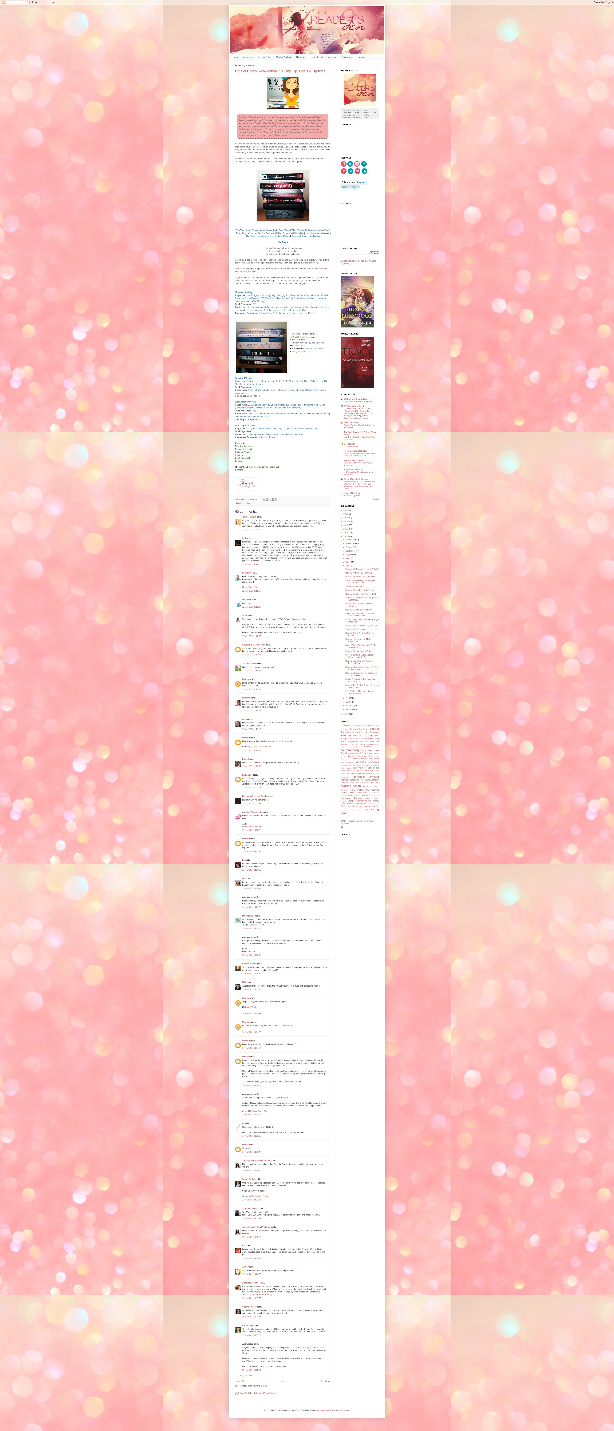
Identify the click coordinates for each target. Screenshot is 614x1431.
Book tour (374, 741)
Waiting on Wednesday (351, 806)
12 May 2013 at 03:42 (251, 851)
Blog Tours (301, 57)
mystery (360, 770)
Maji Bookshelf (249, 916)
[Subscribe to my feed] (364, 173)
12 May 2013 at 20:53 (251, 889)
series (371, 793)
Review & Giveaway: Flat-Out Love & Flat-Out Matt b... (361, 674)
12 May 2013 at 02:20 (251, 830)
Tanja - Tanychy (249, 517)
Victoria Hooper (249, 1307)
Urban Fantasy (347, 803)
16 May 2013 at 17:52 (251, 1298)
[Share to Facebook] (272, 499)
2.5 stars (375, 725)
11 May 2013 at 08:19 (251, 530)
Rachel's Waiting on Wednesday (356, 780)
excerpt (343, 756)
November (350, 543)
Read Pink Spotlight (359, 783)
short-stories (374, 795)
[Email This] (263, 499)
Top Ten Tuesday (371, 801)
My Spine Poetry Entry (258, 1111)
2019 (345, 514)
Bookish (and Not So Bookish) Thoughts (357, 744)
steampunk (345, 801)
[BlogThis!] (266, 499)
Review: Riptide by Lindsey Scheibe (361, 626)
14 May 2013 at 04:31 (251, 1013)
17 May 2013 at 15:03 (251, 1335)
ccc (349, 747)
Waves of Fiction (351, 423)
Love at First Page (352, 493)
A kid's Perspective (370, 732)
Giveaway (362, 756)
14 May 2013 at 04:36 (251, 1085)
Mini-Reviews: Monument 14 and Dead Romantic (359, 692)
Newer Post (241, 1381)
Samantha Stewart (250, 1208)
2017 (345, 521)
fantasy (352, 756)
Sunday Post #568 (351, 446)
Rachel (245, 759)
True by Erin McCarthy (355, 629)
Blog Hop (369, 738)
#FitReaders (345, 725)
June (348, 562)
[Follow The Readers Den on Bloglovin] (354, 184)
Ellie (244, 1245)
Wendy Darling (249, 1179)
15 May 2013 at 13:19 (251, 1218)
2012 (345, 714)
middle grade (346, 768)
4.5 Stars (346, 732)
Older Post (325, 1381)
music (352, 771)
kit (243, 860)
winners (343, 810)
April (348, 698)
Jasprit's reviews (367, 762)
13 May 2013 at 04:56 (251, 974)
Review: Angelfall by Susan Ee (358, 573)
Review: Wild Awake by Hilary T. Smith (361, 569)
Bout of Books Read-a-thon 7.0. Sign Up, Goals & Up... (361, 646)
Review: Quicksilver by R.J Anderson (361, 590)
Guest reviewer (346, 759)
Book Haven (349, 444)
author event (362, 736)
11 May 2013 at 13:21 (251, 671)
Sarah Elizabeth (249, 663)
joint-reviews (374, 765)
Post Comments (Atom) (257, 1386)
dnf (361, 753)
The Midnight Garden (260, 1196)
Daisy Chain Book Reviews (356, 479)
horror (376, 759)
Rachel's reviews (366, 776)
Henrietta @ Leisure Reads (254, 796)
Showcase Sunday (351, 798)
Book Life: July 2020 (352, 496)
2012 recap (345, 729)
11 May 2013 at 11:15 (251, 591)
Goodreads (322, 268)
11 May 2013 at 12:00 (251, 607)
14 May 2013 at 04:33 (251, 1032)
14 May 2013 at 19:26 (251, 1170)
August (349, 555)
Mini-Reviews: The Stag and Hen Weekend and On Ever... (359, 656)
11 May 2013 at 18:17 (251, 729)
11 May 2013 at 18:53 (251, 750)
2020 (345, 510)
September (351, 551)
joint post (365, 765)
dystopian (368, 753)
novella (359, 773)
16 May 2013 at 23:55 (251, 1317)
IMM (342, 762)
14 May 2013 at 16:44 (251, 1152)
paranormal (368, 773)
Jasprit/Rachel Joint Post (351, 765)
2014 (345, 533)
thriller (361, 801)
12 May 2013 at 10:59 (251, 870)
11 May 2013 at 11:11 (251, 564)
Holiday (370, 759)
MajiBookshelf (257, 925)
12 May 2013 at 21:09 (251, 907)
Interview (349, 762)
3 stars (354, 729)
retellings (352, 790)
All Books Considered (354, 406)
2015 (345, 529)
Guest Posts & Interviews (324, 57)
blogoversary (353, 741)
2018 (345, 518)
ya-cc (366, 810)
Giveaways (347, 57)
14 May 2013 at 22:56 (251, 1200)
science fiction (361, 793)
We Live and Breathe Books (356, 399)
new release (351, 773)
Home (235, 57)
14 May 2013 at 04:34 (251, 1048)
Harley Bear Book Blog (262, 1294)
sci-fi (352, 793)
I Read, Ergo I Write (250, 587)
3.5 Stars (363, 729)
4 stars (374, 728)
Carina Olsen (248, 1325)
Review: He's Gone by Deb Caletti (360, 577)
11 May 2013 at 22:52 (251, 803)
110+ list (360, 725)
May (348, 566)
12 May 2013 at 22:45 (251, 928)
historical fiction (359, 759)
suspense (353, 801)
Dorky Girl (247, 599)
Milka (244, 982)
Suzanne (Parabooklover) (253, 645)
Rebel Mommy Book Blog (355, 451)
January (349, 709)
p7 (243, 1123)
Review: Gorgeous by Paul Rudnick (360, 594)
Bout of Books (251, 1007)
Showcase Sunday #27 (355, 586)
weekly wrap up (371, 806)
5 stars (356, 732)
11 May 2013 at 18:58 (251, 766)
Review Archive (283, 57)
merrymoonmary (324, 1410)
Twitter (248, 272)
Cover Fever (366, 750)
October (349, 547)
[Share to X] (269, 499)
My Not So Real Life (353, 470)
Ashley (245, 1267)
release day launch (371, 786)
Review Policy (264, 57)
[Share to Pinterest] (275, 499)
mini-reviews (358, 768)
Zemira (245, 615)
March (349, 702)
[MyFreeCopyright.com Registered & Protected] (360, 824)
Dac (356, 753)
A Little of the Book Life (261, 747)
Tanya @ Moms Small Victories (256, 1161)
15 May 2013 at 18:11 (251, 1258)
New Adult (370, 770)
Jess (244, 719)
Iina (243, 878)
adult (344, 735)
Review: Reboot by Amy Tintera (359, 651)
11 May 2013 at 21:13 (251, 787)
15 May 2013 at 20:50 (251, 1274)
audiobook (352, 736)
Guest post (374, 756)
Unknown (246, 679)
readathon (246, 503)
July (348, 558)
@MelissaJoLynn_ (250, 1283)
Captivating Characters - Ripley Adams (359, 402)
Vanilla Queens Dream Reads (367, 804)
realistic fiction (351, 786)
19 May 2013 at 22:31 (251, 1370)
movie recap (345, 771)
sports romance (372, 798)
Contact (362, 57)
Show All (376, 499)
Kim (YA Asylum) (250, 964)
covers (351, 753)
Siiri (244, 538)
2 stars (368, 725)
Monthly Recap (372, 768)
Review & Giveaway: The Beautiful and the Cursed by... (360, 581)
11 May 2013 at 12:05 (251, 636)
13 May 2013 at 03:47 (251, 955)
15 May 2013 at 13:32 (251, 1237)
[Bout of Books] (283, 109)
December (350, 540)
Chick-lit (367, 747)
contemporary (350, 750)
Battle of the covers (355, 739)
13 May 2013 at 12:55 (251, 990)
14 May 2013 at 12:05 (251, 1136)
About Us (248, 57)
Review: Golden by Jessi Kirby (358, 610)
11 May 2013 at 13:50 (251, 689)
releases (344, 790)
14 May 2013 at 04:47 (251, 1115)
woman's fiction (354, 810)
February (350, 706)
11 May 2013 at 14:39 (251, 711)
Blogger (346, 1410)
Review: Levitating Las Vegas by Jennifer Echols (359, 662)
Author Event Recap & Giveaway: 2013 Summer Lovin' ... (359, 614)
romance (363, 789)
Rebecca (246, 698)
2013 (345, 536)
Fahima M (246, 573)
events (376, 753)
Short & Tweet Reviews (358, 795)
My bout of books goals (252, 826)
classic (376, 747)
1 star (353, 725)
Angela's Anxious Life (252, 812)
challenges (357, 747)
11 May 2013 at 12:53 (251, 655)
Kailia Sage (247, 775)
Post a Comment (246, 1376)
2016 (345, 525)
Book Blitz (364, 741)
